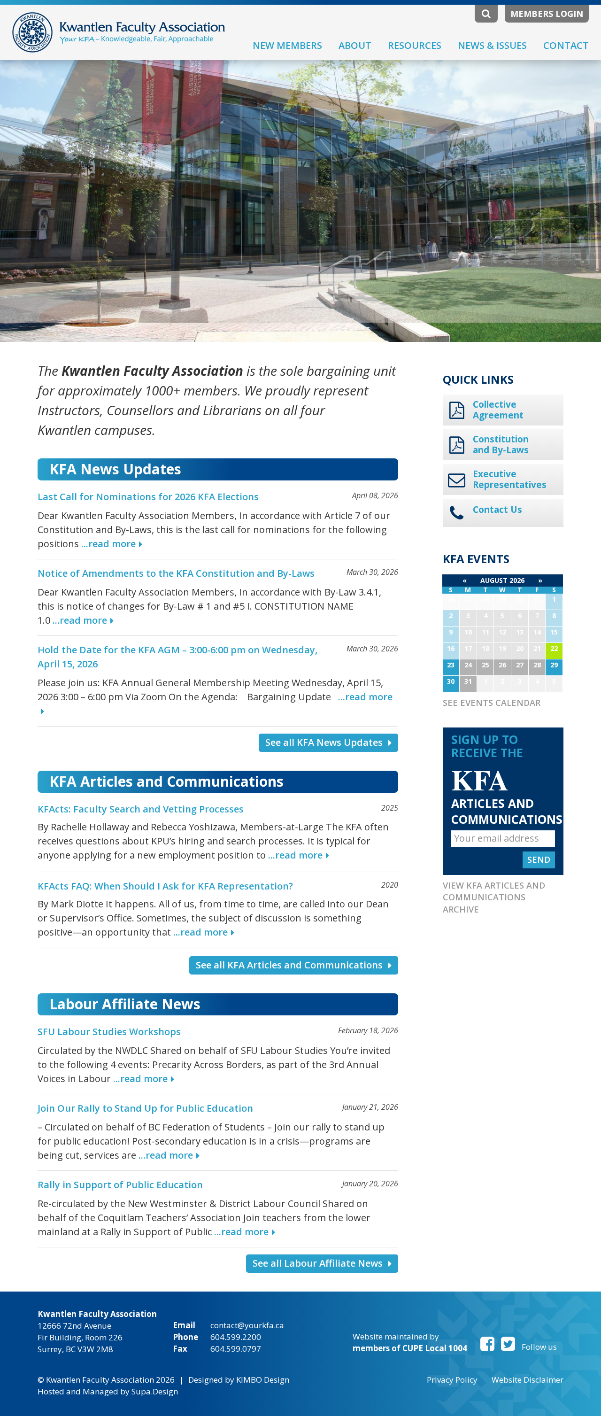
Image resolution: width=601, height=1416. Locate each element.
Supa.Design (154, 1391)
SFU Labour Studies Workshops (109, 1031)
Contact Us (497, 509)
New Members (287, 45)
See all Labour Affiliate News (318, 1263)
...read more (108, 543)
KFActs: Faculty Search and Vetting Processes (141, 809)
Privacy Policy (452, 1379)
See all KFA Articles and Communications (289, 965)
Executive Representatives (509, 479)
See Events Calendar (491, 702)
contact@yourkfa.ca (247, 1325)
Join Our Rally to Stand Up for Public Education (145, 1108)
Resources (414, 45)
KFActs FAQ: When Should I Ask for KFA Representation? (165, 886)
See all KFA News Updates (324, 742)
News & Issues (492, 45)
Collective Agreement (498, 410)
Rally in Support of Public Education (120, 1184)
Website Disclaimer (527, 1379)
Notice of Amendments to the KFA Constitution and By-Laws (176, 573)
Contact (566, 45)
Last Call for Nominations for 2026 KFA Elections (148, 496)
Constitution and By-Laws (501, 445)
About (355, 45)
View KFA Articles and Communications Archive (494, 897)
